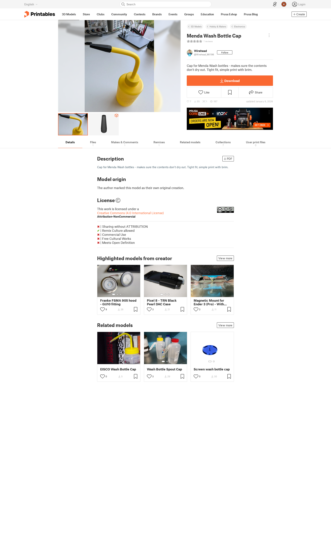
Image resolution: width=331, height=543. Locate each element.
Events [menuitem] (173, 14)
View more (225, 258)
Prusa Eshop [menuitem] (229, 14)
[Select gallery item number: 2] (117, 294)
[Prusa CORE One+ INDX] (230, 119)
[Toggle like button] (102, 309)
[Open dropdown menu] (269, 35)
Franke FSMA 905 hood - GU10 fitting (118, 302)
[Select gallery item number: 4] (123, 294)
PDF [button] (229, 158)
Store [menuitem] (86, 14)
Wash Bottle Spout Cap (164, 369)
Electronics (239, 26)
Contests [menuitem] (139, 14)
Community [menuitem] (119, 14)
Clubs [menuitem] (100, 14)
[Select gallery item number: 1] (113, 294)
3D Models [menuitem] (69, 14)
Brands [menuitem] (157, 14)
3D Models (196, 26)
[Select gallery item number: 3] (120, 294)
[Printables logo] (39, 14)
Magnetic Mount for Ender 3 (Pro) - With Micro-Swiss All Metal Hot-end (211, 302)
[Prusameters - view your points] (283, 4)
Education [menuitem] (207, 14)
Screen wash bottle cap (212, 369)
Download (232, 81)
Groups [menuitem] (189, 14)
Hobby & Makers (218, 26)
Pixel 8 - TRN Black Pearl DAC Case (162, 302)
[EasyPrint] (275, 4)
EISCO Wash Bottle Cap (118, 369)
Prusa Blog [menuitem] (251, 14)
